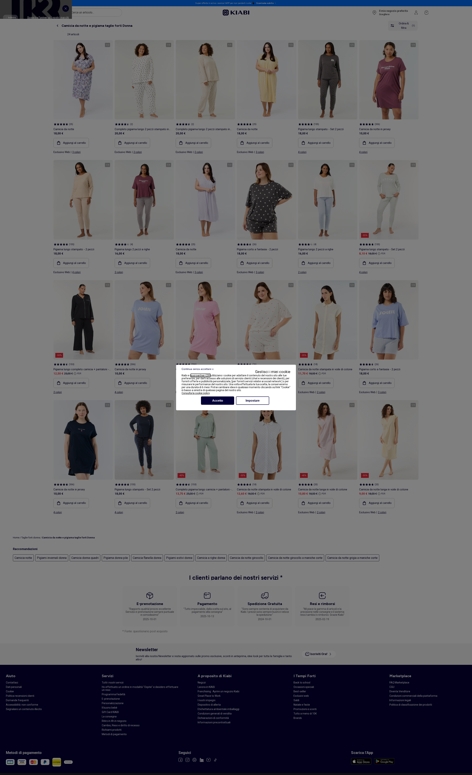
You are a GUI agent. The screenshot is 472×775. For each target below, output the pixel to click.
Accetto (217, 400)
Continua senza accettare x (198, 368)
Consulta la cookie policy (196, 393)
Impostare (253, 400)
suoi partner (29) (200, 375)
